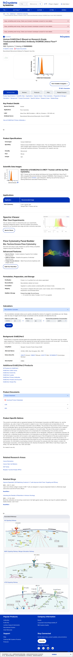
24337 (42, 355)
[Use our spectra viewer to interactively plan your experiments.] (56, 224)
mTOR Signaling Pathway (11, 582)
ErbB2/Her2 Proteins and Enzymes (12, 379)
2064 (22, 355)
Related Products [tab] (61, 92)
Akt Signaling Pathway (10, 520)
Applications (29, 96)
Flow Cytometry (48, 96)
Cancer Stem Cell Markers (10, 464)
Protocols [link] (6, 642)
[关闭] (70, 654)
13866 (32, 355)
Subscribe (42, 641)
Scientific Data (21, 96)
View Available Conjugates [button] (59, 83)
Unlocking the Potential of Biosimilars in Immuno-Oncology (19, 495)
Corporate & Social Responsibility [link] (47, 622)
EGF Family (6, 467)
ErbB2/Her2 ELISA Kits (9, 372)
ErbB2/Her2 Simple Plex (9, 382)
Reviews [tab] (24, 92)
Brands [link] (39, 620)
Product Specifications (9, 96)
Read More (6, 491)
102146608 (53, 355)
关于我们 (52, 10)
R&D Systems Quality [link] (43, 625)
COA (6, 404)
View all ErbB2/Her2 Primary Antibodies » (14, 120)
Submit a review (9, 48)
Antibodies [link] (6, 620)
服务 (29, 10)
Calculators (6, 98)
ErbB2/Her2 (13, 13)
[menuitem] (4, 14)
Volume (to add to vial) (11, 318)
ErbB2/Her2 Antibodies (22, 13)
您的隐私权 (54, 654)
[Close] (68, 21)
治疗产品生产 (16, 10)
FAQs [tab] (48, 92)
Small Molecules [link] (7, 630)
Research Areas (45, 98)
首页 (4, 13)
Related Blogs (54, 98)
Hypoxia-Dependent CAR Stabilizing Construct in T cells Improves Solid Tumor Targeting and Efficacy (30, 482)
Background (14, 98)
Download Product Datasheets (14, 400)
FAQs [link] (4, 637)
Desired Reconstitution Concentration (56, 318)
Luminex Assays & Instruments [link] (11, 625)
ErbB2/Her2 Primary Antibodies (11, 377)
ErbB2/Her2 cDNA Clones (10, 370)
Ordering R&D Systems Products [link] (12, 639)
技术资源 (39, 10)
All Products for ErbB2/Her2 (10, 368)
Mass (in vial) (29, 318)
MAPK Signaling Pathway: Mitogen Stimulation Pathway (19, 551)
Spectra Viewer (38, 96)
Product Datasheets (10, 395)
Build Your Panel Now (11, 266)
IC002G (34, 177)
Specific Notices (35, 98)
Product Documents (21, 48)
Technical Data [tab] (11, 92)
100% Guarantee (65, 88)
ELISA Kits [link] (6, 622)
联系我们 (64, 10)
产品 (4, 10)
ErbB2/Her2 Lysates (8, 375)
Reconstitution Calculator (11, 309)
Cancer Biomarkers (8, 461)
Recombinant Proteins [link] (9, 627)
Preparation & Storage (60, 96)
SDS (6, 408)
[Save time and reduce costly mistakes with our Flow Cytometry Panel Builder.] (56, 253)
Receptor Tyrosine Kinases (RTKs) (12, 469)
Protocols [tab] (36, 92)
